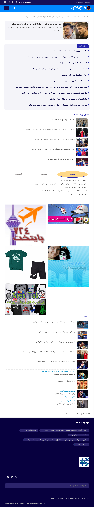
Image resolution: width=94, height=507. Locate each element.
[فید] (16, 2)
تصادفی (18, 174)
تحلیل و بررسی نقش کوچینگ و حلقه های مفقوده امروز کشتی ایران (55, 342)
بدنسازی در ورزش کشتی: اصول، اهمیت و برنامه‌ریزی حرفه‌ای (57, 332)
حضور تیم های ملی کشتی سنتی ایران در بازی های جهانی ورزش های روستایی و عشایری (55, 57)
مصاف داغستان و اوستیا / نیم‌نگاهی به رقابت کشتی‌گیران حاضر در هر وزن (53, 149)
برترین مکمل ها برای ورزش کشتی (65, 394)
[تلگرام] (5, 2)
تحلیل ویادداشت (81, 114)
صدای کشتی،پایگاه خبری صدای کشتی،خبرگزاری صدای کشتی (65, 430)
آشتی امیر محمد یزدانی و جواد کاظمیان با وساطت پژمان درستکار (37, 24)
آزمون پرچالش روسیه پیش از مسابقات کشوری (61, 159)
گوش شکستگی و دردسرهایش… (65, 381)
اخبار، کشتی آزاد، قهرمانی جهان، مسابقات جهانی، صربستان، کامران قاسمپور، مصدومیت (57, 439)
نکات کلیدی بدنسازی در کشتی (66, 404)
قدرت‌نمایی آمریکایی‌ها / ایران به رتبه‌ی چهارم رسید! (68, 81)
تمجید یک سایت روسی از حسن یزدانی (73, 63)
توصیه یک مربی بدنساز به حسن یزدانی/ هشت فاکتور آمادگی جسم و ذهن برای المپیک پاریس (47, 352)
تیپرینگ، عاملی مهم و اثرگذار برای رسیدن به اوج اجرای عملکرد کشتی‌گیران (54, 322)
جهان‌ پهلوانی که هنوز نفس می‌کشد (74, 75)
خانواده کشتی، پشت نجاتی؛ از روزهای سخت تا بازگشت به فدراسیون (54, 139)
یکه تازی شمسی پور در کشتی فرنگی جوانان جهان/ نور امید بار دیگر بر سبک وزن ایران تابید (54, 93)
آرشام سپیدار (82, 444)
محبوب (44, 174)
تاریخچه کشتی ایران (79, 435)
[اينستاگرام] (8, 2)
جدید (72, 174)
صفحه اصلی (84, 16)
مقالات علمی (84, 317)
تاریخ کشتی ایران (30, 430)
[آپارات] (12, 2)
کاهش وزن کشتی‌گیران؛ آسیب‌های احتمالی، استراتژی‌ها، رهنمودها (55, 361)
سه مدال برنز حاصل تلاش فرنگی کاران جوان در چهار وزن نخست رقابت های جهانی (57, 105)
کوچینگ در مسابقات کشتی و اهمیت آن (63, 374)
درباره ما (87, 2)
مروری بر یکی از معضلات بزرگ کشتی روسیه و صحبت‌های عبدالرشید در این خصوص (50, 129)
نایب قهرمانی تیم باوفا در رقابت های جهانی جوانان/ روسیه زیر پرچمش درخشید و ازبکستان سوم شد (51, 87)
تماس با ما (79, 2)
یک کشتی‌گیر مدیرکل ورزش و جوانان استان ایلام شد (68, 99)
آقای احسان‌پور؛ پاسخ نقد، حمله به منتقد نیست (70, 51)
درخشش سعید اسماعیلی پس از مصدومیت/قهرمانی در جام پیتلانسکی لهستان (59, 69)
